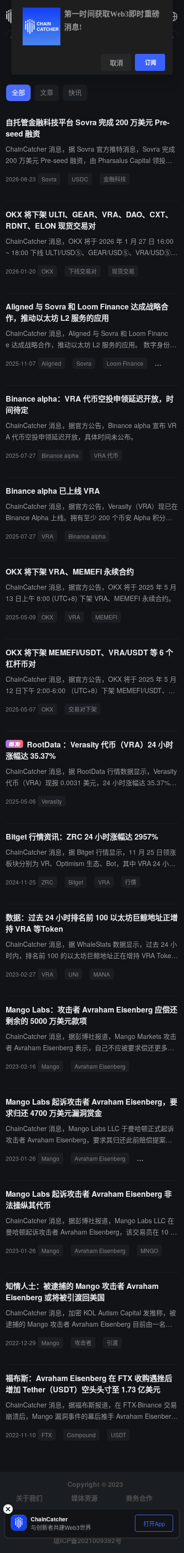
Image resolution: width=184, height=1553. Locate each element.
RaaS (166, 363)
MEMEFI (106, 617)
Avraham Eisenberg (100, 1066)
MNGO (149, 1250)
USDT (118, 1435)
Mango (50, 1066)
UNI (73, 974)
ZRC (47, 882)
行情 (130, 882)
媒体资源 (84, 1497)
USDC (80, 179)
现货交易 (123, 271)
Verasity (52, 801)
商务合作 (139, 1497)
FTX (47, 1435)
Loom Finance (125, 363)
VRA (47, 536)
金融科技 (114, 179)
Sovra (49, 179)
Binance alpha (60, 455)
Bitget (75, 882)
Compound (81, 1435)
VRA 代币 (106, 455)
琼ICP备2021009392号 (87, 1540)
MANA (101, 974)
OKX (47, 271)
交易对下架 (82, 709)
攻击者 (83, 1342)
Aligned (51, 363)
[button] (172, 16)
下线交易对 (82, 271)
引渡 (112, 1342)
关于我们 (29, 1497)
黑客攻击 (152, 1158)
